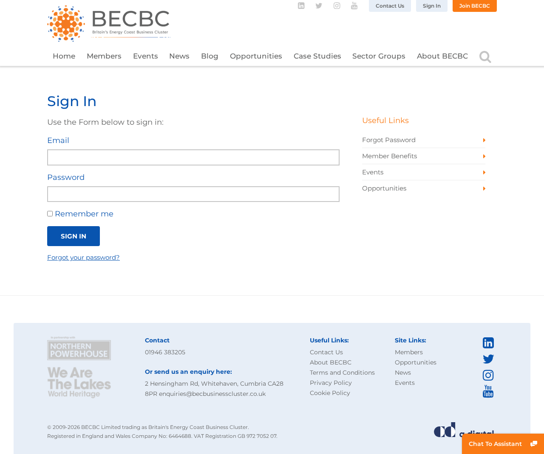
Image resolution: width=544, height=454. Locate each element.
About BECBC (442, 56)
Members (104, 56)
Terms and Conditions (342, 372)
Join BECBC (474, 6)
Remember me (83, 214)
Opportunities (256, 56)
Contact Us (390, 6)
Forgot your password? (83, 257)
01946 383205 (165, 352)
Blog (209, 56)
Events (145, 56)
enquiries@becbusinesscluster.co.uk (212, 394)
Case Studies (317, 56)
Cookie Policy (330, 393)
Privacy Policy (331, 383)
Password (66, 177)
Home (64, 56)
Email (58, 140)
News (179, 56)
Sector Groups (378, 56)
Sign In (432, 6)
